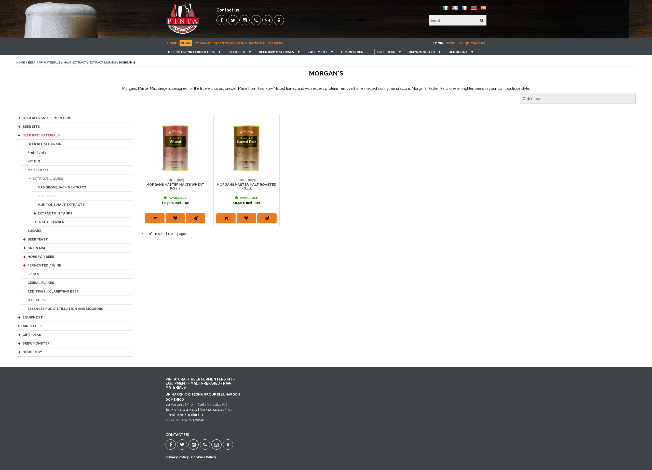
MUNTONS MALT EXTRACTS (61, 205)
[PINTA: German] (474, 10)
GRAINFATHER (352, 52)
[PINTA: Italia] (446, 10)
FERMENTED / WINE (44, 265)
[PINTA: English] (455, 10)
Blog (186, 43)
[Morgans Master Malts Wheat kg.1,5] (175, 147)
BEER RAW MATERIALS (276, 52)
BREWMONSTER (422, 52)
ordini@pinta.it (190, 415)
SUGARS (34, 231)
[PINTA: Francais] (464, 10)
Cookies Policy (203, 457)
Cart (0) (477, 43)
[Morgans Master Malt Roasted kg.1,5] (246, 147)
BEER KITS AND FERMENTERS (191, 52)
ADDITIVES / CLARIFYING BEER (53, 291)
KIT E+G (34, 161)
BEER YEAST (38, 239)
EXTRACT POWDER (48, 222)
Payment (257, 43)
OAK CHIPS (37, 300)
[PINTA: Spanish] (483, 10)
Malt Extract (75, 62)
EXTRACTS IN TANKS (55, 213)
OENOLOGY (458, 52)
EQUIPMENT (317, 52)
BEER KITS (236, 52)
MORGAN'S (47, 196)
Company (202, 43)
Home (172, 43)
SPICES (33, 274)
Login (438, 43)
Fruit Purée (37, 153)
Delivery (275, 43)
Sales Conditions (230, 43)
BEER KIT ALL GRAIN (44, 144)
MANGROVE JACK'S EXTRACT (62, 187)
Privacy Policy (177, 457)
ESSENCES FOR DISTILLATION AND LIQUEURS (65, 309)
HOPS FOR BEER (41, 257)
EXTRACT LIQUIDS (102, 62)
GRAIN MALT (38, 248)
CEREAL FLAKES (41, 283)
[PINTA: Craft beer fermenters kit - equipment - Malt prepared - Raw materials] (183, 34)
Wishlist (454, 43)
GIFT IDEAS (386, 52)
